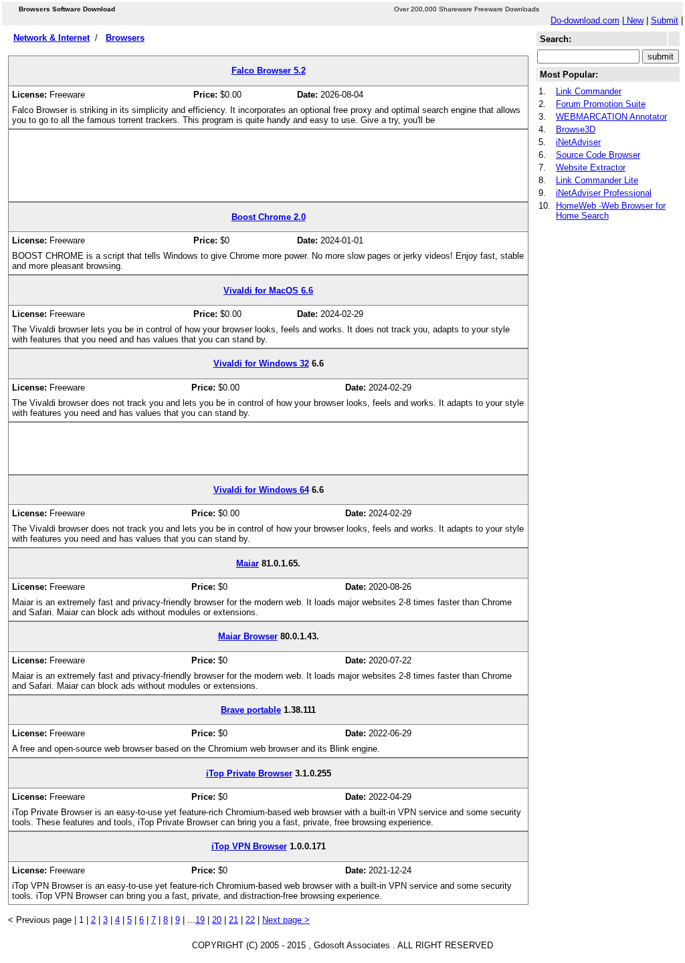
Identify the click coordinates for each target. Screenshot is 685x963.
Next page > (286, 920)
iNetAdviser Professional (604, 193)
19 (200, 920)
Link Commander (588, 91)
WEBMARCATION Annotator (611, 117)
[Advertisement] (268, 170)
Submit (664, 20)
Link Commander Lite (597, 180)
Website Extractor (590, 168)
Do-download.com (585, 20)
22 (250, 920)
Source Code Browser (598, 155)
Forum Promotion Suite (601, 104)
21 (233, 920)
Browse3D (575, 129)
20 (216, 920)
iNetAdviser (578, 142)
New (634, 20)
